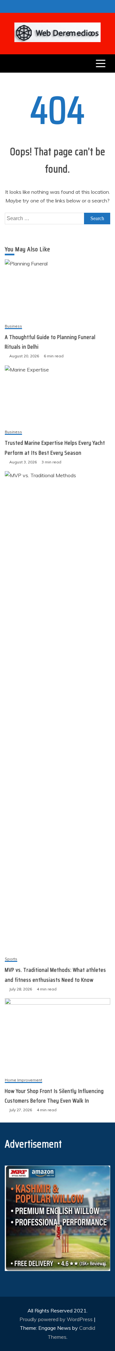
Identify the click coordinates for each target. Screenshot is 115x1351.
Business (13, 326)
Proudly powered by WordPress (56, 1319)
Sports (11, 959)
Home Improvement (23, 1080)
